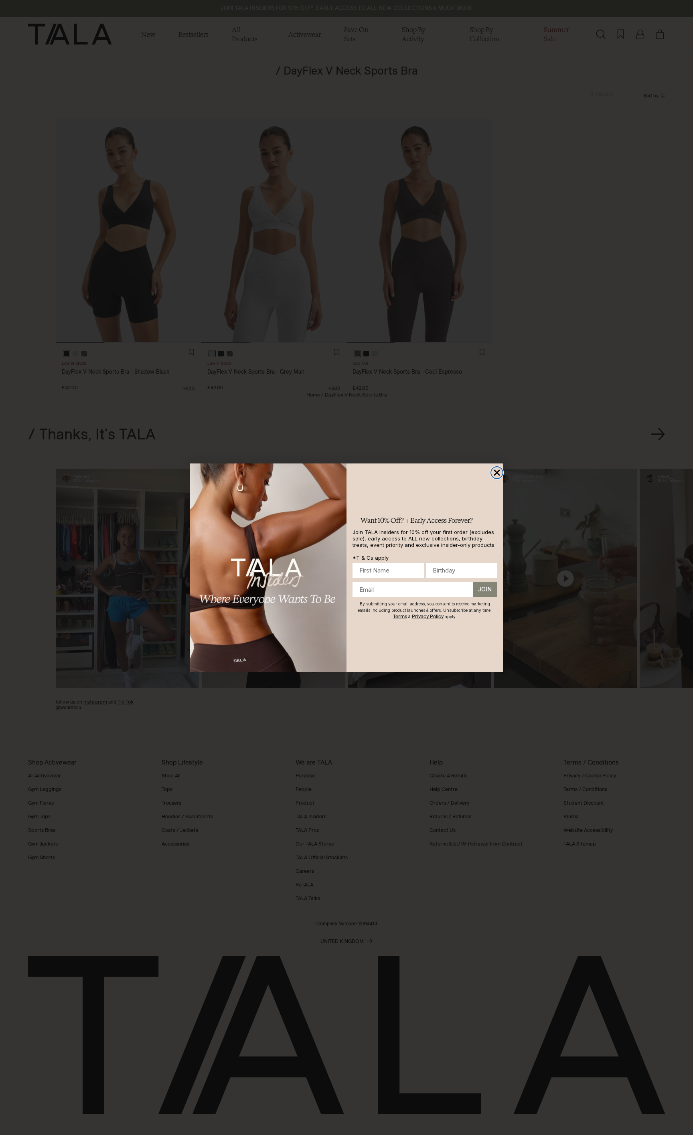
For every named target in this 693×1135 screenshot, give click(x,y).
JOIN (485, 589)
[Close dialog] (497, 473)
